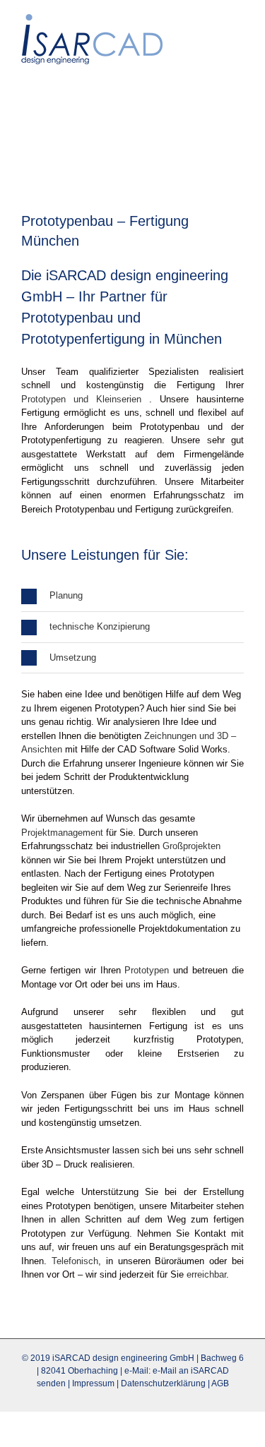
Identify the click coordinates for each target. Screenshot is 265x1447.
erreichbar (206, 1274)
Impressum (93, 1383)
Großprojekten (191, 846)
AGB (220, 1383)
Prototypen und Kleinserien (81, 399)
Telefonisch (75, 1261)
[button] (132, 596)
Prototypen (146, 970)
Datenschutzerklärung (163, 1383)
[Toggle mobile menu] (238, 21)
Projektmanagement (62, 832)
